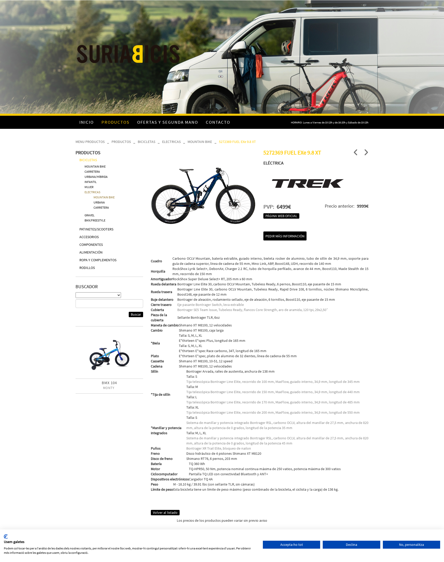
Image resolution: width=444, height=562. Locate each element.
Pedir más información (284, 236)
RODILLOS (87, 267)
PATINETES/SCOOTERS (96, 229)
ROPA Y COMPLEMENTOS (97, 260)
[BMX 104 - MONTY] (109, 354)
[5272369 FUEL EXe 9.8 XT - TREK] (203, 187)
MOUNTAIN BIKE (200, 141)
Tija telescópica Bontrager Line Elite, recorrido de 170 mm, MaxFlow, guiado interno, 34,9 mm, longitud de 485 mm (273, 402)
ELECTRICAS (171, 141)
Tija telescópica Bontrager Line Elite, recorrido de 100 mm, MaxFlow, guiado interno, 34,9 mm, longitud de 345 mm (273, 381)
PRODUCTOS (121, 141)
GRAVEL (90, 215)
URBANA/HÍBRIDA (96, 177)
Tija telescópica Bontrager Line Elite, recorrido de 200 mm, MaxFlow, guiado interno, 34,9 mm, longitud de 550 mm (273, 412)
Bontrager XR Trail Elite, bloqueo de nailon (218, 448)
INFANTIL (91, 182)
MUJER (89, 187)
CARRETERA (92, 171)
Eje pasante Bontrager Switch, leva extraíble (210, 304)
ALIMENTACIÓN (91, 252)
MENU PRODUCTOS (90, 141)
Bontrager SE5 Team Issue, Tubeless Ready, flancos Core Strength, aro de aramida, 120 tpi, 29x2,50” (252, 309)
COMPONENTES (91, 244)
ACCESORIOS (89, 237)
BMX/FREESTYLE (95, 220)
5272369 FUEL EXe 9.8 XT (237, 141)
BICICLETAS (146, 141)
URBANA (99, 202)
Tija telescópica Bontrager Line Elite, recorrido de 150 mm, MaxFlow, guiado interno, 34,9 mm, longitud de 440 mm (273, 392)
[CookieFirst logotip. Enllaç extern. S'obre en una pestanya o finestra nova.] (6, 536)
